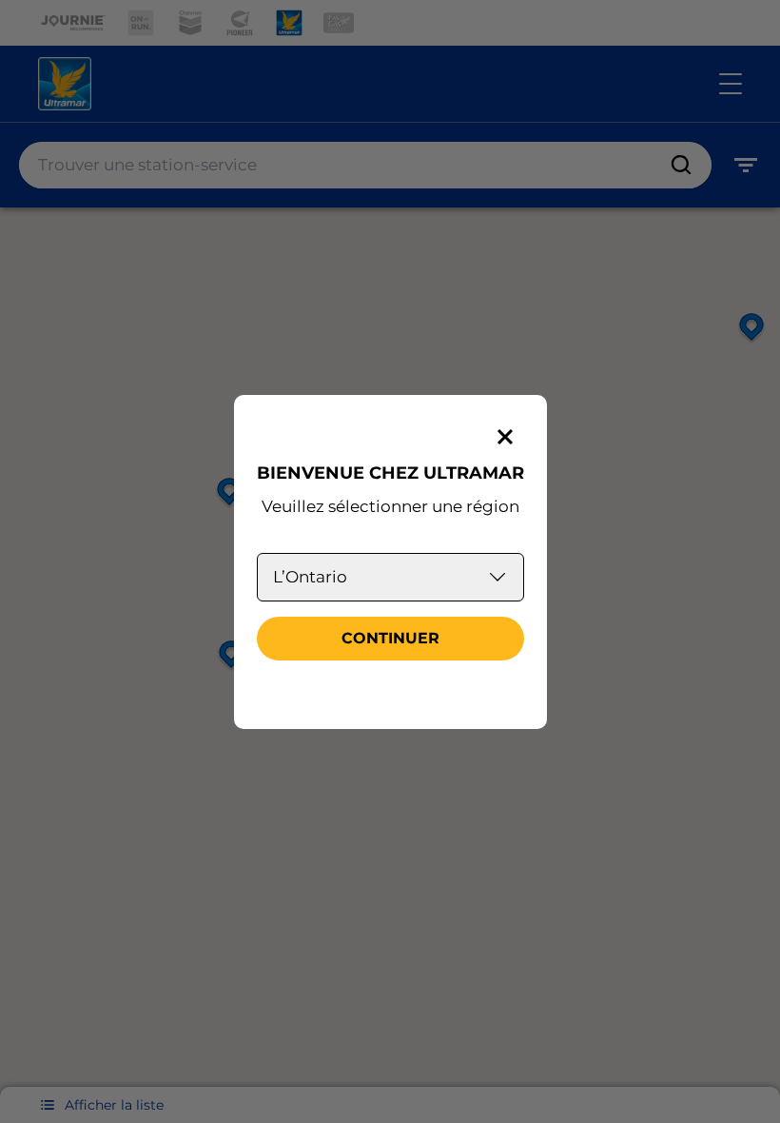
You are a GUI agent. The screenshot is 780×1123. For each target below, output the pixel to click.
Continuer (390, 638)
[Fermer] (505, 436)
